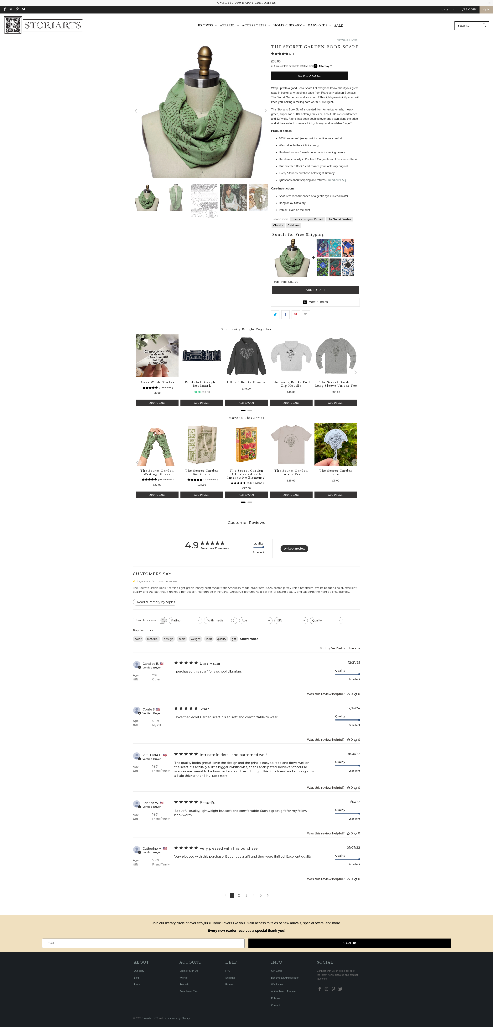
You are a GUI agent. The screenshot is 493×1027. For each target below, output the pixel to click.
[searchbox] (146, 620)
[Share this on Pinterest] (296, 314)
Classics (278, 225)
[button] (207, 25)
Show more (249, 639)
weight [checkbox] (195, 639)
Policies (275, 998)
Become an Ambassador (284, 977)
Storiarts (146, 1018)
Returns (229, 984)
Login (471, 9)
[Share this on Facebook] (285, 314)
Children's (294, 225)
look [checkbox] (209, 639)
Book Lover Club (188, 991)
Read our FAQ (337, 180)
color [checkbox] (138, 639)
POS (155, 1018)
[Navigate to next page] (267, 895)
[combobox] (471, 25)
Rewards (184, 984)
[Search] (484, 25)
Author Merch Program (283, 991)
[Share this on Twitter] (275, 314)
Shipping (230, 977)
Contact (275, 1005)
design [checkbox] (168, 639)
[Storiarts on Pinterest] (17, 9)
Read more (219, 776)
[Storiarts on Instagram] (11, 9)
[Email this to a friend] (306, 314)
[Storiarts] (43, 25)
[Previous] (136, 110)
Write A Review (294, 548)
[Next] (265, 110)
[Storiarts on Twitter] (23, 9)
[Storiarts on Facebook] (4, 9)
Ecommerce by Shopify (177, 1018)
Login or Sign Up (188, 970)
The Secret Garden (339, 219)
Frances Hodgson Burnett (307, 219)
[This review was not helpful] (355, 694)
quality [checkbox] (221, 639)
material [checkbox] (152, 639)
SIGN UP (349, 943)
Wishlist (183, 977)
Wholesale (277, 984)
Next (354, 40)
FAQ (227, 970)
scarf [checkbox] (182, 639)
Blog (136, 977)
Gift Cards (277, 970)
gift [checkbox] (234, 639)
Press (137, 984)
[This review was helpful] (348, 694)
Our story (139, 970)
